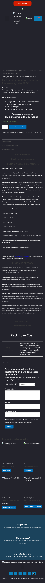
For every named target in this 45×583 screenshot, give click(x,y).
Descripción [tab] (6, 142)
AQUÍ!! (25, 258)
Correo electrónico (11, 411)
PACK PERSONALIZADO (22, 256)
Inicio (4, 71)
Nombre (8, 402)
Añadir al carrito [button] (9, 507)
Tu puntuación (12, 384)
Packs (4, 77)
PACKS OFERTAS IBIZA (15, 71)
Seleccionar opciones (33, 506)
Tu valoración (10, 389)
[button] (7, 18)
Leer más (6, 470)
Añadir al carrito (17, 127)
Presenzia (41, 578)
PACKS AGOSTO (13, 77)
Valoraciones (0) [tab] (8, 149)
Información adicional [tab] (10, 145)
